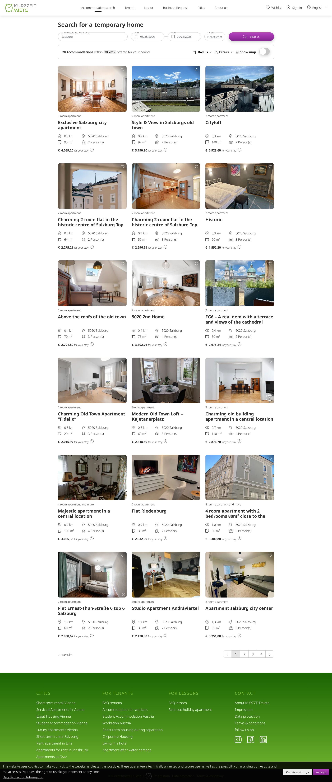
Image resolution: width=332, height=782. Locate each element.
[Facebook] (251, 739)
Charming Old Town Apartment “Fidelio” (91, 416)
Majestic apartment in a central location (84, 513)
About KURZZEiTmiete (252, 702)
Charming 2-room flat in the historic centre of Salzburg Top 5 (164, 224)
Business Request (175, 8)
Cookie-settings (297, 772)
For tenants (118, 693)
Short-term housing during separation (133, 729)
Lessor (148, 8)
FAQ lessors (178, 702)
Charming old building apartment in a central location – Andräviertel (239, 419)
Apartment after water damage (127, 750)
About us (221, 8)
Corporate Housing (118, 736)
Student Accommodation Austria (128, 716)
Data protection (247, 716)
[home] (20, 7)
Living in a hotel (115, 743)
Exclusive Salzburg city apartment (82, 124)
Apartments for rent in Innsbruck (62, 750)
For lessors (184, 693)
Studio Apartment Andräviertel (165, 608)
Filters (224, 52)
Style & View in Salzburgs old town (163, 124)
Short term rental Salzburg (57, 736)
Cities (201, 8)
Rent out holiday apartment (190, 709)
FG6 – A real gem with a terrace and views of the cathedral (239, 319)
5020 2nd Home (148, 317)
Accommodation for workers (125, 709)
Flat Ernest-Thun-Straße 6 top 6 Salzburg (91, 610)
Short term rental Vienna (55, 702)
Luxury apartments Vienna (57, 729)
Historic (213, 219)
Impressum (244, 709)
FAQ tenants (112, 702)
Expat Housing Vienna (53, 716)
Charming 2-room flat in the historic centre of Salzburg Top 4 (90, 224)
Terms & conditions (250, 723)
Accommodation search (98, 8)
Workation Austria (117, 723)
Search (254, 36)
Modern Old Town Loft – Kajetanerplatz (157, 416)
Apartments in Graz (51, 756)
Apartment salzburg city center (239, 608)
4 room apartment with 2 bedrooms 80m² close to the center (235, 516)
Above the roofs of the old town (92, 317)
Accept (321, 772)
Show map (247, 52)
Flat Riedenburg (149, 511)
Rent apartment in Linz (54, 743)
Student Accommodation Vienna (61, 723)
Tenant (130, 8)
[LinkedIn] (263, 739)
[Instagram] (238, 739)
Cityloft (213, 122)
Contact (245, 693)
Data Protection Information (23, 777)
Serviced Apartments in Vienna (60, 709)
